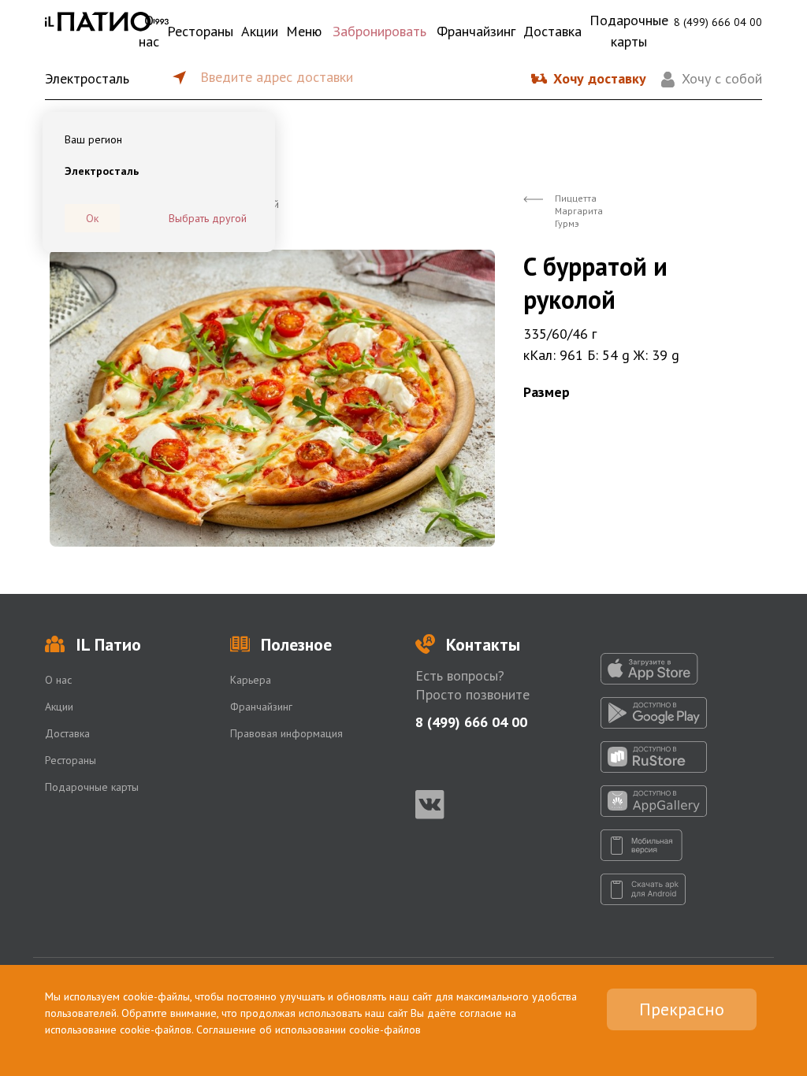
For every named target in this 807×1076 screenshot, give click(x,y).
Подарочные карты (628, 30)
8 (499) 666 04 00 (718, 22)
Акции (259, 31)
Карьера (250, 680)
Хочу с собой (722, 78)
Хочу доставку (599, 78)
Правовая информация (286, 733)
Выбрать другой (208, 218)
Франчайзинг (476, 31)
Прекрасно (681, 1009)
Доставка (552, 31)
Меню (304, 31)
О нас (149, 30)
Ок (92, 218)
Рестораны (200, 31)
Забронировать (379, 31)
